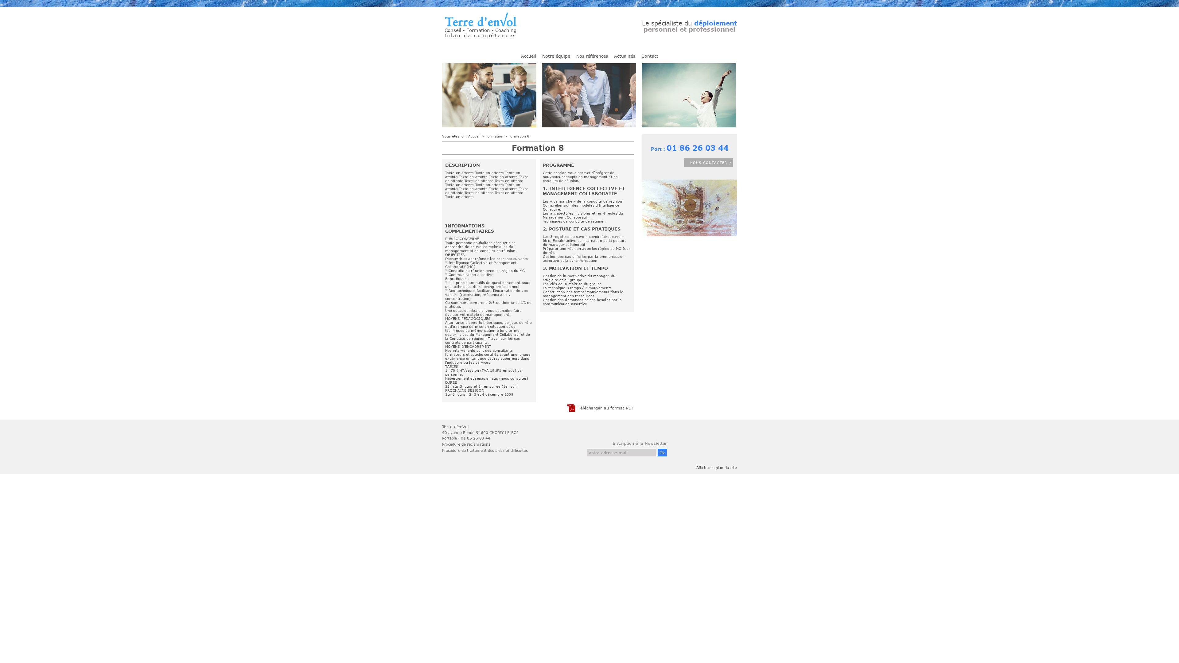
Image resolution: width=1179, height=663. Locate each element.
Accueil (528, 56)
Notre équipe (556, 56)
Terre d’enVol (455, 426)
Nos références (592, 56)
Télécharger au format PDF (606, 407)
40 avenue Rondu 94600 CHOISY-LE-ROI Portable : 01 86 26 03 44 (480, 435)
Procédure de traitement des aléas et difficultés (485, 450)
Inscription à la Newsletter (640, 443)
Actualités (624, 56)
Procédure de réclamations (466, 444)
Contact (649, 56)
